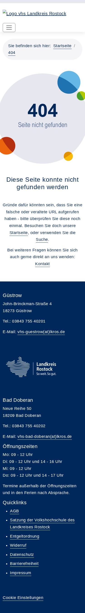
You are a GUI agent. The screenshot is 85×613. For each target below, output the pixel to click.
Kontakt (42, 264)
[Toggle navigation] (9, 27)
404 (11, 52)
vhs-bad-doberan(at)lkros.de (44, 436)
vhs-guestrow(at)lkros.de (41, 332)
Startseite (62, 46)
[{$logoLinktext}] (34, 13)
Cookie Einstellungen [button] (23, 597)
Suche (42, 239)
